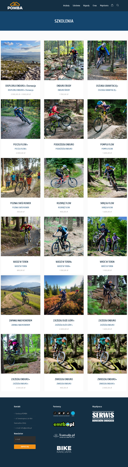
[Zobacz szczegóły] (20, 60)
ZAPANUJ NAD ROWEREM (20, 325)
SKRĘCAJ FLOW (107, 207)
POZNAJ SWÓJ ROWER (20, 207)
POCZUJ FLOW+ (21, 148)
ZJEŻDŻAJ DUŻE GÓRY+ (64, 325)
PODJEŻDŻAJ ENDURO (64, 148)
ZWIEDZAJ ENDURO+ (107, 383)
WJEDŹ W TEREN (21, 266)
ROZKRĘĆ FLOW (64, 207)
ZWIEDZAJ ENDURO (64, 383)
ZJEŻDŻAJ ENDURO (107, 325)
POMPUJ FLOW (107, 148)
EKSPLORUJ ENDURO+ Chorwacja (20, 90)
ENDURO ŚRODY (64, 90)
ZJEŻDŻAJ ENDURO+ (20, 383)
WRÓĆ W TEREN (107, 266)
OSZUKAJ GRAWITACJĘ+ (107, 90)
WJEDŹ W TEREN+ (63, 266)
